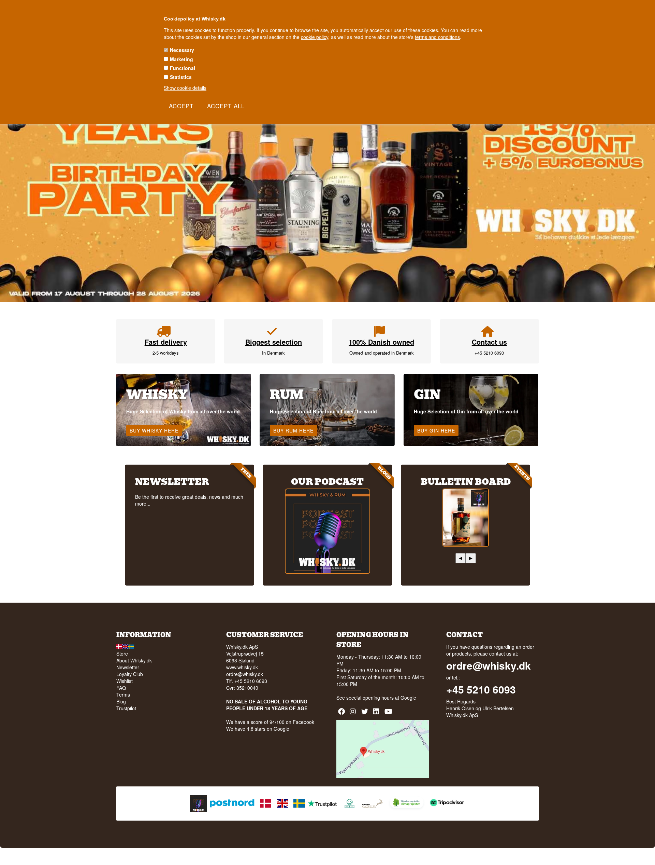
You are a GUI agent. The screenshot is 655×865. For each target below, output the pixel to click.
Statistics (181, 76)
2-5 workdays (165, 352)
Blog (121, 701)
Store (122, 653)
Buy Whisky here (154, 430)
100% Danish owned (381, 342)
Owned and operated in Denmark (381, 352)
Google (408, 697)
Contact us (489, 342)
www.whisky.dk (242, 667)
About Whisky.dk (134, 660)
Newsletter (127, 667)
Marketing (181, 59)
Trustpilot (126, 708)
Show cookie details (185, 87)
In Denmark (273, 352)
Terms (123, 694)
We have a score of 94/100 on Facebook (270, 721)
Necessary (182, 49)
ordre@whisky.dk (244, 674)
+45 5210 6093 (489, 352)
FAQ (121, 687)
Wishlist (124, 680)
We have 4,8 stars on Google (257, 728)
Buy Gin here (436, 430)
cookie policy (314, 36)
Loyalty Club (129, 674)
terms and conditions (437, 36)
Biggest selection (273, 342)
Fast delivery (166, 342)
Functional (182, 68)
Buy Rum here (293, 430)
